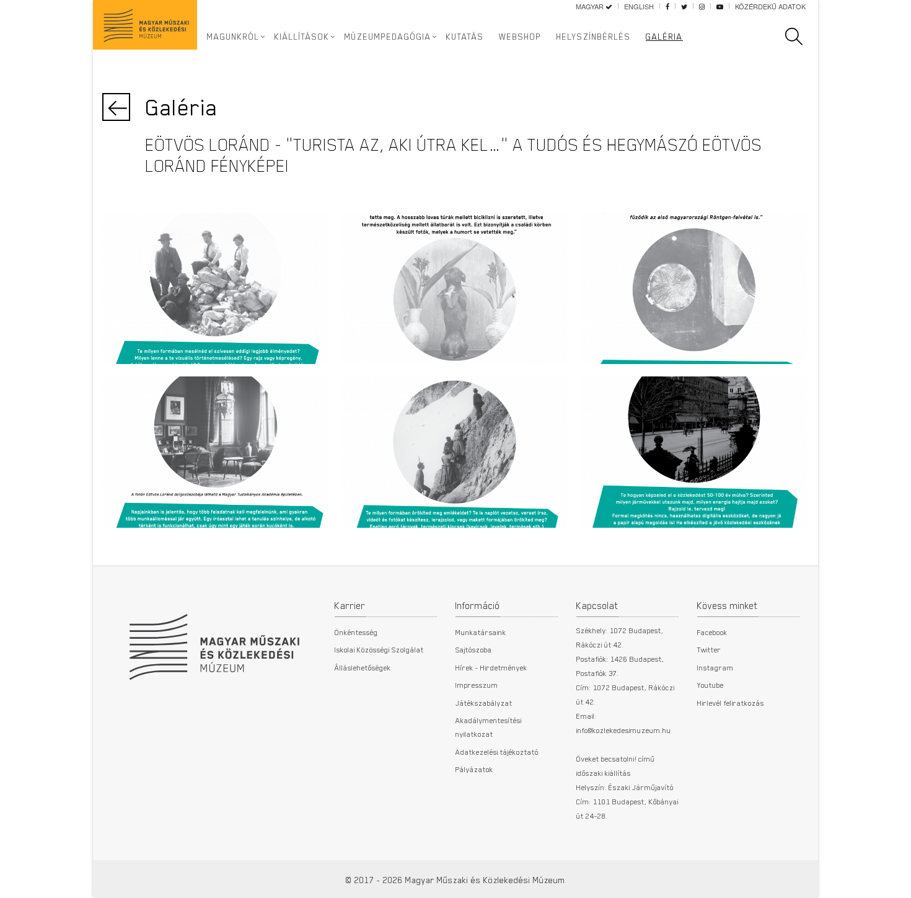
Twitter (709, 649)
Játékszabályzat (484, 702)
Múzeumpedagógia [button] (388, 37)
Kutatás (465, 37)
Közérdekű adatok (770, 6)
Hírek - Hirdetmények (491, 667)
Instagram (715, 667)
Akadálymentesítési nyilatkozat (488, 727)
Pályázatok (474, 769)
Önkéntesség (356, 632)
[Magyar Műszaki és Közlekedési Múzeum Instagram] (702, 6)
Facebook (712, 632)
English (639, 6)
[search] (800, 36)
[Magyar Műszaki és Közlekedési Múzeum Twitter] (684, 6)
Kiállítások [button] (302, 37)
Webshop (520, 37)
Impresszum (476, 684)
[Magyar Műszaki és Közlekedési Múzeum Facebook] (667, 6)
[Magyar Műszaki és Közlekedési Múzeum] (213, 641)
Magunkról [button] (233, 37)
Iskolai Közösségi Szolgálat (379, 649)
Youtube (710, 684)
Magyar (590, 6)
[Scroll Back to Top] (893, 882)
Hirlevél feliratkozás (730, 702)
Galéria (664, 37)
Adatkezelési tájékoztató (497, 751)
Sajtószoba (473, 649)
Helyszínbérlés (594, 37)
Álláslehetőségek (363, 667)
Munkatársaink (480, 632)
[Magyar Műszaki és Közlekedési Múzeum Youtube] (719, 6)
